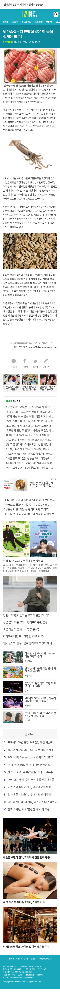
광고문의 (26, 959)
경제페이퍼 (26, 22)
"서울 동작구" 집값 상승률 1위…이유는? (27, 458)
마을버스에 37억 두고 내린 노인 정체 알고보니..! (30, 435)
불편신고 (34, 959)
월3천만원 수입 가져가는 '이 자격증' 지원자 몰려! (30, 514)
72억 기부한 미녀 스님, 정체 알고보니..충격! (29, 421)
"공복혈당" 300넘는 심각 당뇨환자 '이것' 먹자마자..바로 (30, 407)
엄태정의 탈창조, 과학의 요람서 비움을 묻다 (24, 4)
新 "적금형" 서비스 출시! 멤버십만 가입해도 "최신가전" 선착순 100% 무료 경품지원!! (30, 444)
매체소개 (11, 959)
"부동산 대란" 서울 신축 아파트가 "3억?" (26, 509)
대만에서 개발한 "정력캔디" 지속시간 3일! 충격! (30, 463)
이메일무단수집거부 (45, 959)
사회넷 (15, 22)
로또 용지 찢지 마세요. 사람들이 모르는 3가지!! (30, 425)
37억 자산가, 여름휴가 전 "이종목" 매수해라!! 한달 (30, 416)
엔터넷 (49, 22)
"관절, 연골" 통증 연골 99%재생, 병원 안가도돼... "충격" (30, 449)
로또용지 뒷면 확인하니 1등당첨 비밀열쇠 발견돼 (30, 430)
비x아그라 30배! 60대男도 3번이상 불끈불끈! (30, 467)
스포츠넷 (39, 22)
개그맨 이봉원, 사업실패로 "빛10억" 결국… (29, 453)
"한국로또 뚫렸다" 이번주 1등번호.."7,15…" (27, 504)
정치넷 (5, 22)
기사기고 (19, 959)
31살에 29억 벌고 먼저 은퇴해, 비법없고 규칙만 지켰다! (30, 411)
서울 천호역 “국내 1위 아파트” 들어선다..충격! (30, 439)
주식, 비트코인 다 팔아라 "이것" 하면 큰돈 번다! (29, 500)
